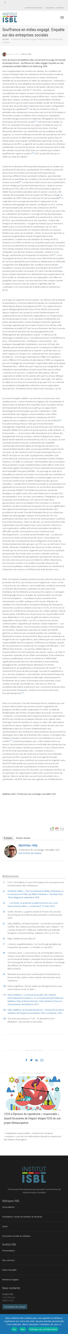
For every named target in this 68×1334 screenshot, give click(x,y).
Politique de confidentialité (43, 1329)
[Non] (64, 1324)
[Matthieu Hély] (10, 851)
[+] (34, 1093)
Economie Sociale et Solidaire (16, 1236)
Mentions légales (10, 1279)
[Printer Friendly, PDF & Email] (57, 828)
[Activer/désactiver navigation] (62, 17)
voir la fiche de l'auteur (30, 853)
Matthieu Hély (28, 845)
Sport (5, 1226)
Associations (8, 1207)
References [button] (10, 876)
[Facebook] (5, 2)
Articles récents (23, 838)
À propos (8, 838)
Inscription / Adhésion (55, 8)
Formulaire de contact (14, 1306)
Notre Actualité (9, 1269)
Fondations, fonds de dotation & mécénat (22, 1216)
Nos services (8, 1260)
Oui (14, 1329)
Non (23, 1329)
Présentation (8, 1250)
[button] (32, 90)
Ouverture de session (34, 8)
